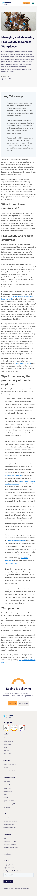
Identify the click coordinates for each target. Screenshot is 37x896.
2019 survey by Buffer (23, 364)
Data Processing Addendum (11, 804)
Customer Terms (8, 785)
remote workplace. (11, 564)
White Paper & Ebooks (10, 841)
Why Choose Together (10, 765)
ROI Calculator (7, 854)
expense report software (13, 475)
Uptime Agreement (9, 801)
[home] (6, 3)
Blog (5, 838)
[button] (33, 3)
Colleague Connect (9, 741)
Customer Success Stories (11, 848)
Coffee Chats (7, 744)
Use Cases (6, 751)
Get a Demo (26, 3)
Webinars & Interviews (10, 844)
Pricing (5, 747)
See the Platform (23, 703)
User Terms (7, 782)
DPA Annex (7, 807)
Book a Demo (12, 703)
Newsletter (6, 851)
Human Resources (9, 818)
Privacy (6, 794)
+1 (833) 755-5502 (9, 868)
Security (6, 798)
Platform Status (8, 754)
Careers (6, 768)
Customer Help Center (10, 771)
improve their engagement (17, 541)
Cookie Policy (7, 788)
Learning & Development (10, 821)
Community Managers (10, 827)
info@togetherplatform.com (11, 865)
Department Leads (9, 824)
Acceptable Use (8, 791)
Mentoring (6, 738)
